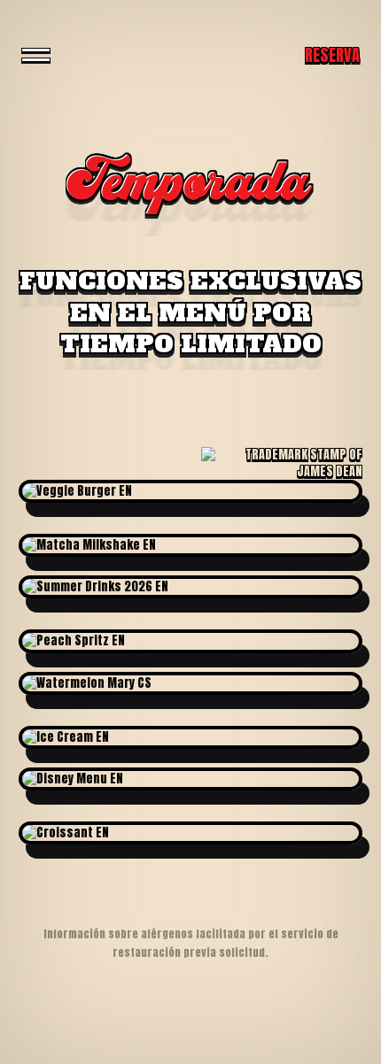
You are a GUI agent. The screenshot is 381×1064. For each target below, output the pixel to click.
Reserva (332, 55)
